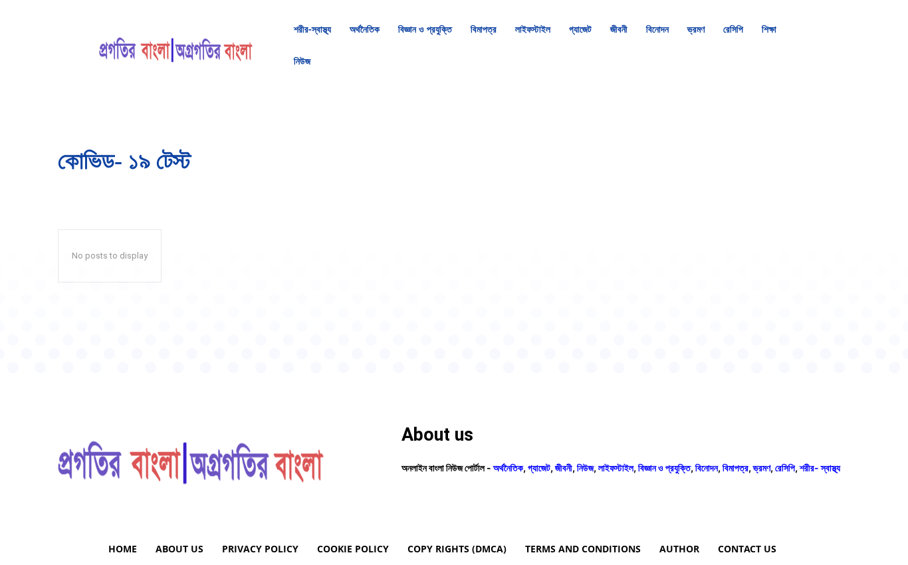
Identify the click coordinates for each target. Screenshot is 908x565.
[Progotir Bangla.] (176, 45)
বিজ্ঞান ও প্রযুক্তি (664, 467)
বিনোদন (706, 467)
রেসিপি (785, 467)
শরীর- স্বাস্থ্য (820, 467)
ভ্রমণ (761, 467)
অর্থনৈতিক (508, 467)
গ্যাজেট (539, 467)
